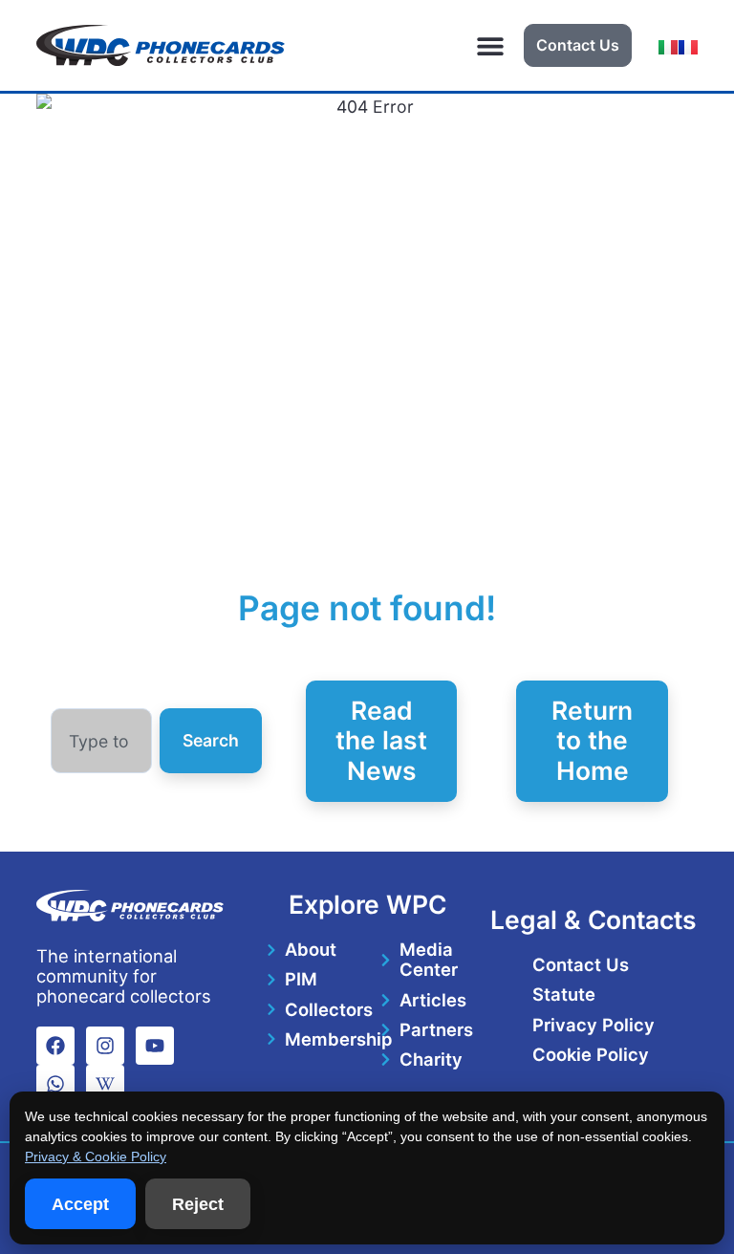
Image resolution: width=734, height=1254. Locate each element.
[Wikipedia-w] (105, 1084)
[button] (490, 45)
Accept (80, 1204)
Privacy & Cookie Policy (95, 1156)
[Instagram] (105, 1046)
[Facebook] (55, 1046)
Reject (198, 1204)
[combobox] (101, 740)
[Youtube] (155, 1046)
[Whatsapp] (55, 1084)
